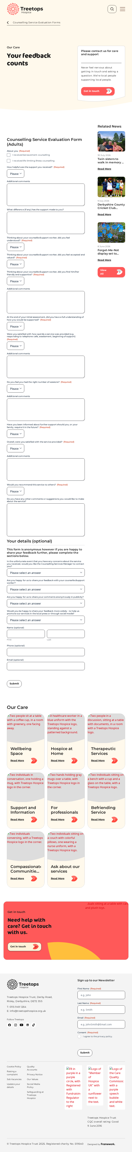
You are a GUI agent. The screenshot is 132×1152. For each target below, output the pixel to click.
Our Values (32, 1079)
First (9, 639)
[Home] (25, 9)
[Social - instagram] (15, 1025)
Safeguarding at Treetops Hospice (35, 1095)
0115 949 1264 (18, 1006)
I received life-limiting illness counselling (33, 161)
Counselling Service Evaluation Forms (36, 22)
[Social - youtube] (21, 1025)
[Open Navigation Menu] (122, 9)
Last (49, 639)
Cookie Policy (14, 1066)
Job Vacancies (14, 1079)
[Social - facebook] (9, 1025)
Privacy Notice (34, 1074)
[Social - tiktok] (33, 1025)
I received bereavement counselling (31, 155)
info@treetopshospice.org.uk (28, 1010)
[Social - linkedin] (27, 1025)
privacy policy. (105, 1036)
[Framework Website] (101, 1144)
